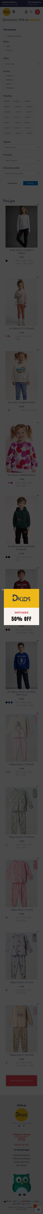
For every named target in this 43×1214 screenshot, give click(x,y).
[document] (21, 607)
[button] (3, 590)
